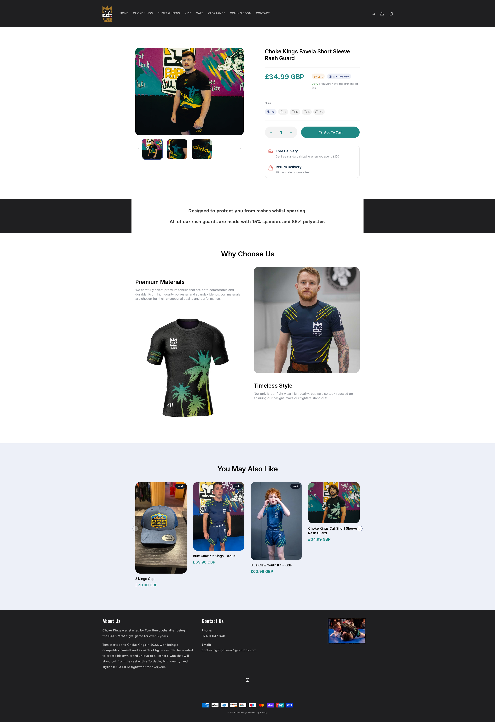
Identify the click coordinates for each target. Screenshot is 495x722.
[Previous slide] (135, 528)
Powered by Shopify (258, 712)
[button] (373, 13)
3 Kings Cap (144, 579)
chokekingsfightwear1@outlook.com (229, 650)
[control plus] (292, 132)
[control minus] (270, 132)
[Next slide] (360, 528)
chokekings (241, 712)
